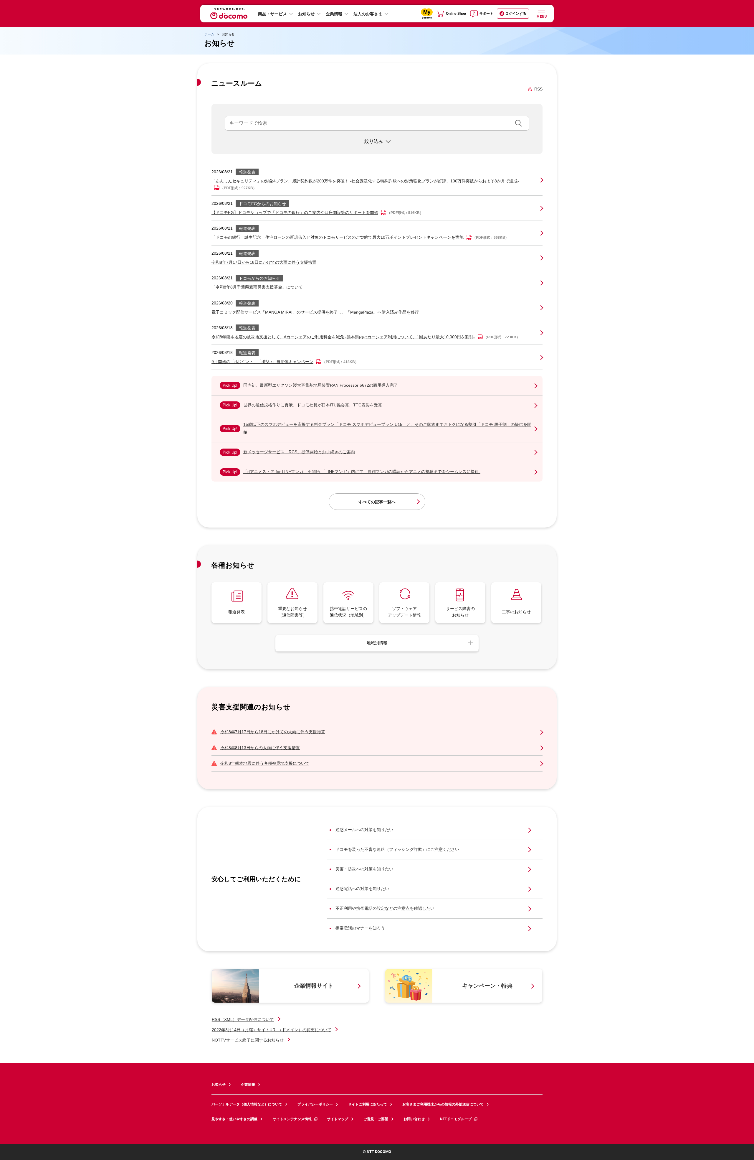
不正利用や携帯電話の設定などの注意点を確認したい (384, 908)
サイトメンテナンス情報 (292, 1119)
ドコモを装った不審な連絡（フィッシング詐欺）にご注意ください (397, 849)
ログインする (515, 13)
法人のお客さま (367, 13)
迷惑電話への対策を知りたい (362, 888)
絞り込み (373, 141)
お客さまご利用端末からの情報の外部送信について (443, 1104)
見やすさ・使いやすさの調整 (234, 1119)
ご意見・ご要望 (375, 1119)
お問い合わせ (414, 1119)
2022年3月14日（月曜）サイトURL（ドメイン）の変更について (271, 1029)
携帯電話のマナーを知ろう (360, 928)
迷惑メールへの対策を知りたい (364, 829)
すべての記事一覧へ (377, 502)
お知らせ (306, 13)
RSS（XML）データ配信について (243, 1019)
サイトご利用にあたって (367, 1104)
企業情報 (334, 13)
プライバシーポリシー (315, 1104)
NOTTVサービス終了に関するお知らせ (248, 1040)
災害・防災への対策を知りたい (364, 868)
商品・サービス (272, 13)
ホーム (209, 34)
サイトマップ (337, 1119)
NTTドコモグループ (456, 1119)
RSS (538, 89)
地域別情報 (377, 642)
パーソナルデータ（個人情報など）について (246, 1104)
